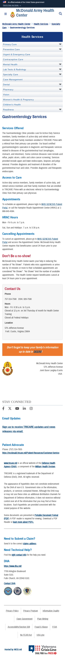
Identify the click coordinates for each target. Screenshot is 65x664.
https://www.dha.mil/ (13, 566)
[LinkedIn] (24, 408)
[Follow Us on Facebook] (3, 408)
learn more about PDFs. (23, 522)
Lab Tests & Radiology (14, 69)
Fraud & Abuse (41, 626)
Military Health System (45, 466)
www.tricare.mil (10, 463)
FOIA (54, 626)
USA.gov (40, 634)
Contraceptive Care (13, 59)
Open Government (24, 618)
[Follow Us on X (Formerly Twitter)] (9, 408)
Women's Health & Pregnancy (18, 99)
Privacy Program (30, 610)
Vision (6, 94)
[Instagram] (31, 408)
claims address (29, 543)
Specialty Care (10, 74)
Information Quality (51, 610)
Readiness (8, 109)
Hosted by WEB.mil (13, 649)
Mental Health (10, 64)
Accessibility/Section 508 (19, 626)
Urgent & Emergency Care (16, 54)
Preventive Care (11, 49)
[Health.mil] (17, 590)
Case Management (13, 79)
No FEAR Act (26, 634)
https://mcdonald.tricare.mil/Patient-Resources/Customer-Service (30, 452)
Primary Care (10, 44)
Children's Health (12, 104)
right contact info (19, 554)
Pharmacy (8, 89)
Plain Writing (42, 618)
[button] (12, 5)
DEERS (37, 351)
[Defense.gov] (8, 590)
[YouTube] (17, 408)
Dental (6, 84)
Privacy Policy (12, 610)
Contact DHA (9, 583)
